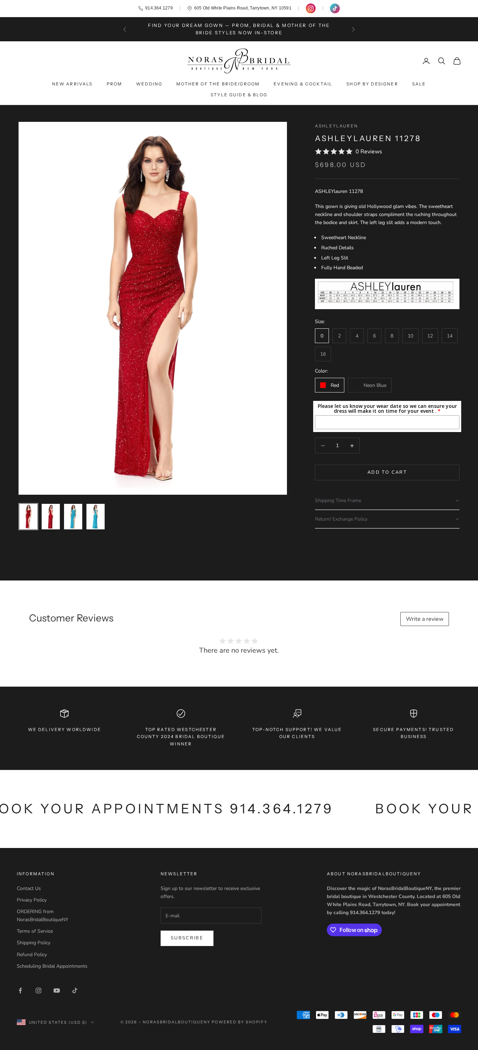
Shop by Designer (372, 83)
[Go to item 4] (95, 516)
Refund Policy (32, 954)
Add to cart (387, 472)
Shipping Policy (33, 942)
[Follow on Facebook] (20, 990)
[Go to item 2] (51, 516)
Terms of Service (35, 931)
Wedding (149, 83)
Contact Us (29, 888)
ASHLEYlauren (336, 125)
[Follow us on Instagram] (311, 8)
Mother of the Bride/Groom (218, 83)
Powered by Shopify (239, 1022)
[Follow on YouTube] (56, 990)
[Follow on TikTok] (74, 990)
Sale (419, 83)
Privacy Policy (32, 900)
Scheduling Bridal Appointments (52, 966)
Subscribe (187, 938)
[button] (387, 500)
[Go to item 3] (73, 516)
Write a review (424, 619)
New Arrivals (72, 83)
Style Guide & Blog (239, 94)
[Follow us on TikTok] (335, 8)
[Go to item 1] (28, 516)
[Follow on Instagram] (38, 990)
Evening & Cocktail (303, 83)
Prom (114, 83)
